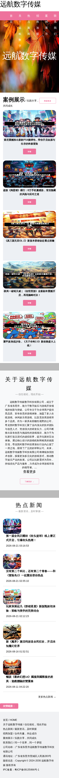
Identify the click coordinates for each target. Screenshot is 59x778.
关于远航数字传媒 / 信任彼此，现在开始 (24, 724)
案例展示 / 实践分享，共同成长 (20, 738)
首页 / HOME (10, 720)
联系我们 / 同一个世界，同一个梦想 (22, 742)
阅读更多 (47, 101)
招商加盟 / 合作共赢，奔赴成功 (20, 733)
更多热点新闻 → (47, 696)
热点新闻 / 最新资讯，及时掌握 (20, 729)
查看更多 (29, 472)
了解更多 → (29, 481)
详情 (29, 152)
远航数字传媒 (20, 4)
